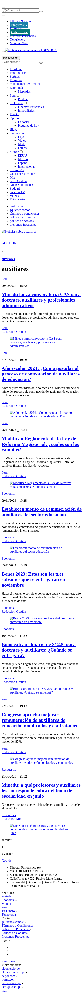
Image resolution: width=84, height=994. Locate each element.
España (22, 163)
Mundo (14, 152)
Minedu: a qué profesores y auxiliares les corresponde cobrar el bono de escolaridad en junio (41, 790)
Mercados (24, 91)
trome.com (8, 979)
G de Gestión (19, 32)
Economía (16, 87)
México (23, 159)
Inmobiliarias (26, 110)
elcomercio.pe (11, 968)
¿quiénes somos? (20, 210)
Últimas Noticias (20, 21)
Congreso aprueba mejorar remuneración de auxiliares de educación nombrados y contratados (39, 720)
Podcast (15, 188)
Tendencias (17, 133)
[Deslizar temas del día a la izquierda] (3, 15)
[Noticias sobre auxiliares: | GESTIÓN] (31, 50)
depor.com (8, 976)
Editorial (23, 122)
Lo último (16, 69)
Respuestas (9, 769)
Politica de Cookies (14, 933)
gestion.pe (16, 206)
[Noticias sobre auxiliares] (19, 231)
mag (4, 990)
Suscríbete (8, 961)
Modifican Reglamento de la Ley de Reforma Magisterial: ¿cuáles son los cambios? (40, 444)
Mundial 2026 (19, 43)
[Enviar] (41, 11)
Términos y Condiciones (17, 925)
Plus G (14, 114)
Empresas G (19, 25)
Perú (13, 95)
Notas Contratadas (21, 184)
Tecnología (17, 170)
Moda (21, 144)
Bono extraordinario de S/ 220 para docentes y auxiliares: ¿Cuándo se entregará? (39, 650)
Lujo (21, 137)
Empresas (16, 28)
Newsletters (17, 39)
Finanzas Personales (23, 36)
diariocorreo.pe (11, 983)
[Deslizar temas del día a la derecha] (3, 51)
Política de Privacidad (16, 929)
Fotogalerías (17, 199)
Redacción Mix (11, 819)
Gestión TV (17, 192)
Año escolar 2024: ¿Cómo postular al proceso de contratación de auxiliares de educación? (41, 374)
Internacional (26, 166)
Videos (14, 195)
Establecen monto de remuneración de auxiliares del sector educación (42, 511)
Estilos (22, 148)
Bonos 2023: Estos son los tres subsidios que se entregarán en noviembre (33, 579)
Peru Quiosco (18, 72)
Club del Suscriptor (22, 174)
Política (23, 99)
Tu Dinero (16, 103)
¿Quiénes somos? (13, 922)
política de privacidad (23, 217)
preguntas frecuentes (23, 224)
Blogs (13, 129)
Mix (12, 177)
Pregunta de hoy (28, 125)
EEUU (22, 155)
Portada (15, 76)
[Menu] (3, 7)
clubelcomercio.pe (13, 972)
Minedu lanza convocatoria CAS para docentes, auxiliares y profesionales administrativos (41, 300)
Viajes (22, 140)
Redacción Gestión (14, 331)
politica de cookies (22, 221)
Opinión (15, 118)
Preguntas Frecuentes (15, 936)
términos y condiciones (24, 213)
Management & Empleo (25, 83)
